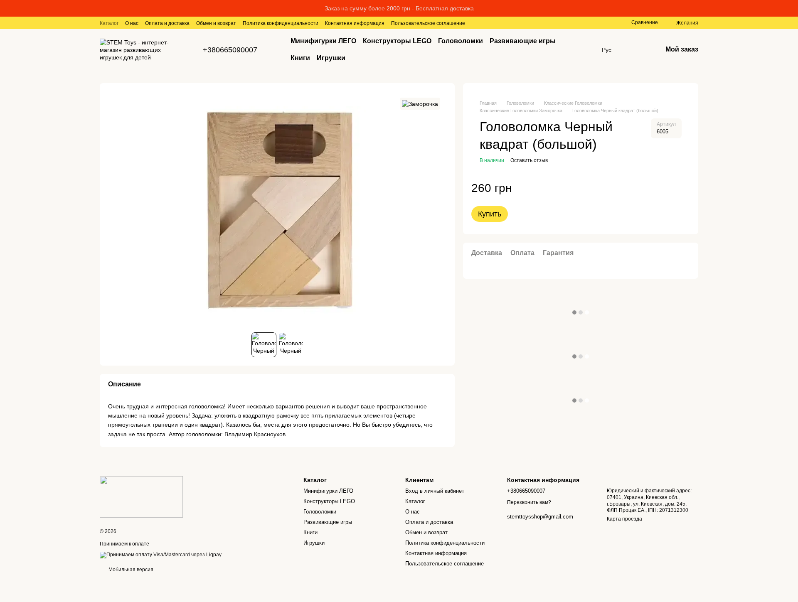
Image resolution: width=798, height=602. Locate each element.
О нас (131, 23)
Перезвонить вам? (529, 502)
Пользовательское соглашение (428, 23)
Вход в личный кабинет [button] (434, 491)
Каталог (109, 23)
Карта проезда (624, 519)
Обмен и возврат (216, 23)
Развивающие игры (523, 40)
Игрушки (331, 57)
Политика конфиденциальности (280, 23)
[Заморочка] (420, 104)
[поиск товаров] (578, 50)
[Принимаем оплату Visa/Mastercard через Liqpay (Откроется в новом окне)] (161, 555)
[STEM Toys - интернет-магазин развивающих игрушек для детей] (141, 496)
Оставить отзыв (529, 160)
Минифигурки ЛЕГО (323, 40)
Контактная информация (354, 23)
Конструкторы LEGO (397, 40)
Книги (300, 57)
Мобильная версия (130, 570)
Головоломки (460, 40)
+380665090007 (230, 50)
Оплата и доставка (167, 23)
